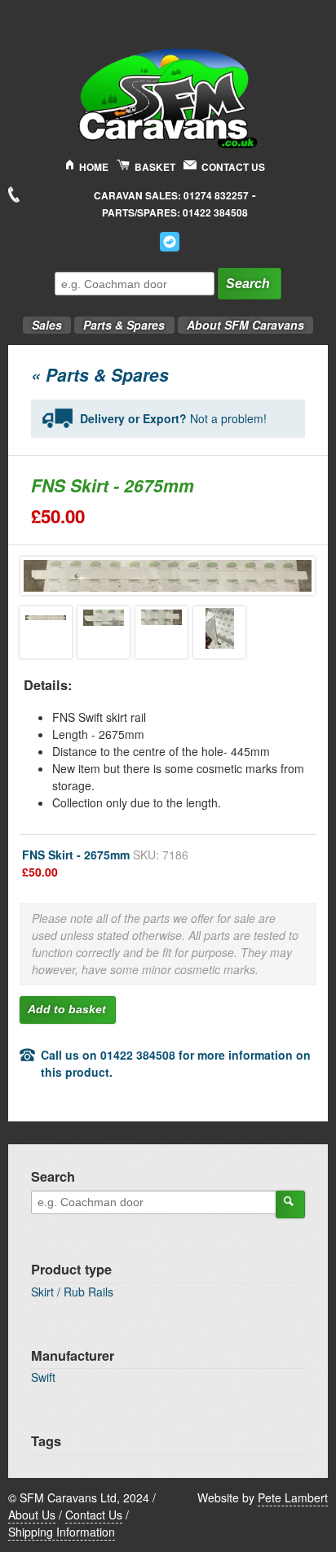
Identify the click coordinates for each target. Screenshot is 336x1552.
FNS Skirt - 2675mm (105, 863)
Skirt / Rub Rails (72, 1291)
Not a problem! (173, 418)
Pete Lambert (293, 1497)
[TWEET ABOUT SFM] (169, 241)
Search (248, 284)
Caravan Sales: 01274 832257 (171, 196)
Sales (42, 320)
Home (93, 167)
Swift (43, 1377)
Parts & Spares (119, 320)
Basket (155, 167)
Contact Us (233, 167)
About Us (31, 1514)
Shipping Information (61, 1532)
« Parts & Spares (100, 374)
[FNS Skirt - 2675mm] (46, 632)
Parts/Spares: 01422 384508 (175, 213)
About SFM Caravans (245, 325)
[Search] (290, 1204)
